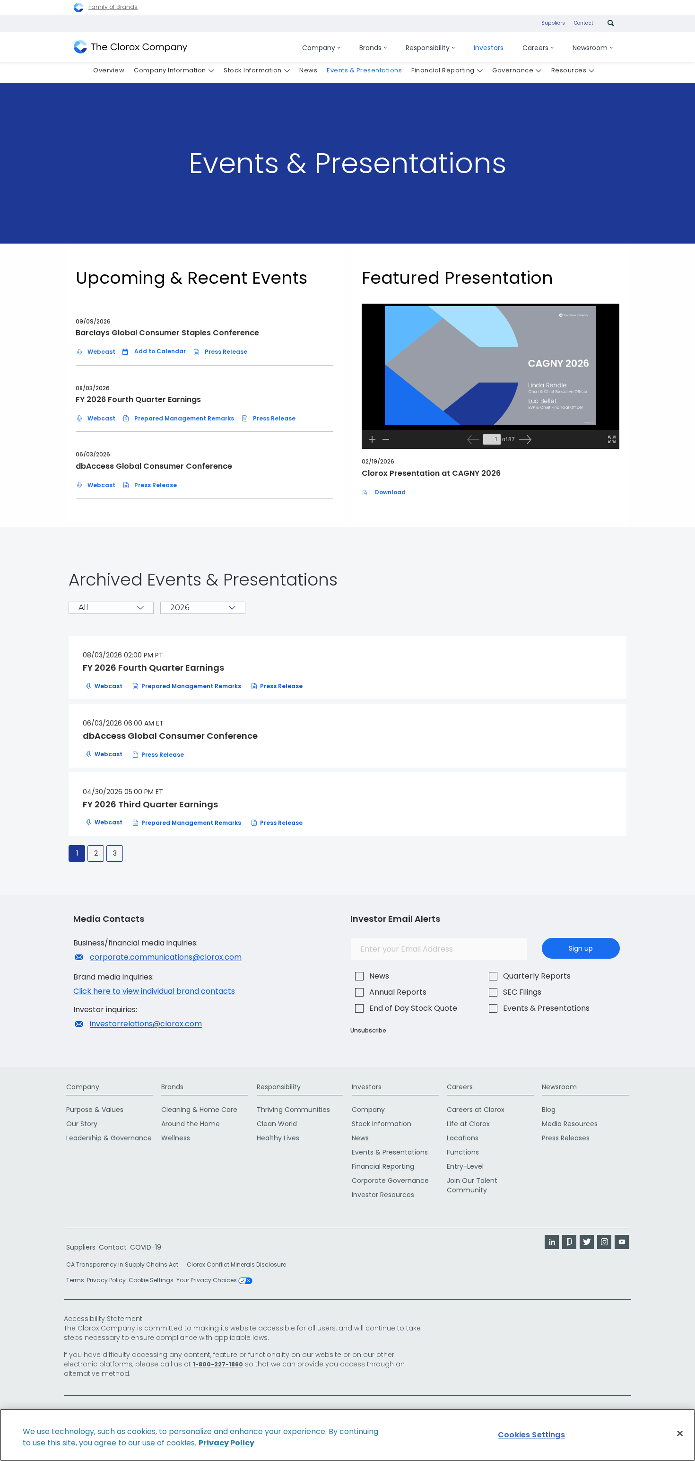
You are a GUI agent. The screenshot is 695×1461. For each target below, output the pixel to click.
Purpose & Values (94, 1109)
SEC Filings (522, 992)
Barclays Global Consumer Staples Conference (167, 332)
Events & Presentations (546, 1008)
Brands (172, 1087)
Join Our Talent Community (472, 1185)
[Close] (679, 1433)
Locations (462, 1138)
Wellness (175, 1138)
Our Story (81, 1124)
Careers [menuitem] (535, 47)
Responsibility (279, 1087)
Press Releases (566, 1138)
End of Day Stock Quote (413, 1008)
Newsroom (559, 1087)
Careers (460, 1087)
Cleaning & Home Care (199, 1109)
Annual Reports (397, 992)
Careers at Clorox (475, 1109)
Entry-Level (465, 1166)
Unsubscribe (368, 1030)
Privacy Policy (106, 1280)
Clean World (277, 1124)
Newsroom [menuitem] (590, 47)
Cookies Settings (531, 1434)
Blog (549, 1109)
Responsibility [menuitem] (428, 47)
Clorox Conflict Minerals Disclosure (236, 1264)
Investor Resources (383, 1194)
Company (82, 1087)
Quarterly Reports (537, 976)
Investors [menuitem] (489, 47)
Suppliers (553, 22)
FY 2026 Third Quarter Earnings (150, 804)
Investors (367, 1087)
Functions (463, 1152)
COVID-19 (145, 1247)
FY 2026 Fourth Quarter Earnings (138, 399)
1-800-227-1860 (218, 1364)
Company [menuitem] (318, 47)
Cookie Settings (151, 1280)
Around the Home (190, 1124)
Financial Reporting (383, 1166)
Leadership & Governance (109, 1138)
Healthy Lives (278, 1138)
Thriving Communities (293, 1109)
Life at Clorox (468, 1124)
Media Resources (570, 1124)
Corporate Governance (390, 1180)
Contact (583, 22)
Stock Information (381, 1124)
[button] (154, 351)
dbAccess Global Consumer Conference (154, 466)
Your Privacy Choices (207, 1280)
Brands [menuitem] (370, 47)
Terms (75, 1280)
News (379, 976)
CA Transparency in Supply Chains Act (125, 1264)
